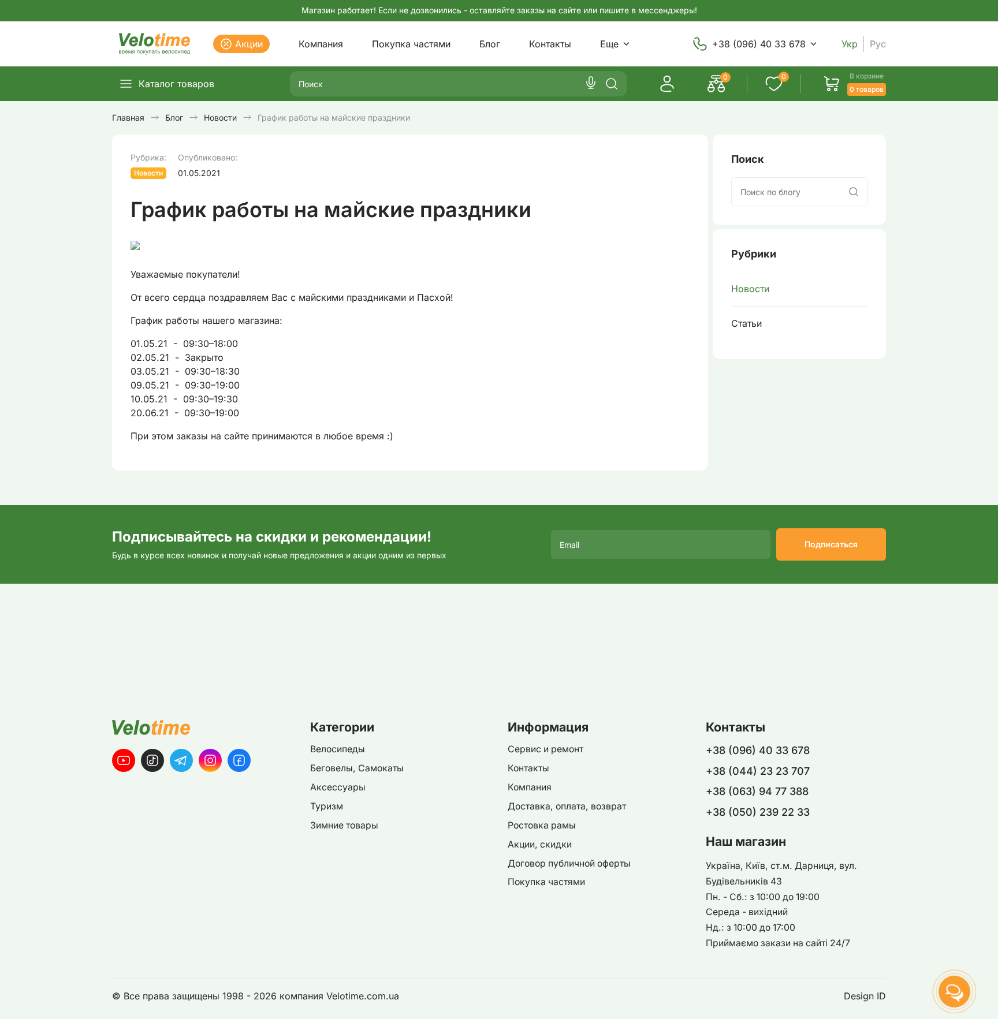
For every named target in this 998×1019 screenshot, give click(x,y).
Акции (249, 44)
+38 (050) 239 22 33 (758, 812)
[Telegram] (181, 760)
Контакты (550, 43)
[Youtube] (123, 760)
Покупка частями (411, 43)
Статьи (746, 323)
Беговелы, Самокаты (357, 768)
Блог (489, 43)
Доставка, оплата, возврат (567, 806)
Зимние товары (344, 825)
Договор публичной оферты (569, 863)
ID (881, 996)
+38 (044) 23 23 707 (758, 771)
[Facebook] (239, 760)
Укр (849, 44)
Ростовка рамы (542, 825)
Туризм (326, 806)
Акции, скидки (540, 844)
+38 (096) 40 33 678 (759, 44)
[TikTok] (152, 760)
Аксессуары (338, 787)
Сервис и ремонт (545, 749)
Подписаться (831, 544)
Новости (750, 288)
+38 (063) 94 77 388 (757, 791)
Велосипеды (337, 749)
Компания (321, 43)
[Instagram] (210, 760)
